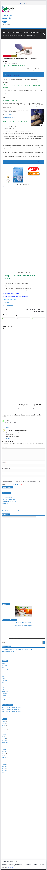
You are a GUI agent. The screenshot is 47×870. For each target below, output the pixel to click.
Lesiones (3, 678)
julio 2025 (3, 736)
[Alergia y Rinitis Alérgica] (38, 318)
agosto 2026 (4, 721)
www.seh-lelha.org (8, 114)
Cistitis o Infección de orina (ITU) (8, 651)
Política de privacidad (36, 32)
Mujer (39, 29)
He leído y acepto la (12, 484)
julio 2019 (3, 772)
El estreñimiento (6, 302)
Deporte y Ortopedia (20, 29)
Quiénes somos (5, 693)
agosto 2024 (4, 749)
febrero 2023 (4, 770)
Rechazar (35, 864)
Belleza (12, 29)
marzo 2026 (4, 727)
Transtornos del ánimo (6, 697)
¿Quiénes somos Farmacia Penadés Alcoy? (20, 32)
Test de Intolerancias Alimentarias (8, 507)
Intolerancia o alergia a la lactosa (8, 653)
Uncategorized (4, 699)
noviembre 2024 (5, 744)
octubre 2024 (4, 746)
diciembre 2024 (5, 742)
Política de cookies (10, 867)
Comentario (5, 447)
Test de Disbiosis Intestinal (29, 35)
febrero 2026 (4, 729)
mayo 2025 (4, 738)
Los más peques (6, 32)
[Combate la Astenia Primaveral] (23, 318)
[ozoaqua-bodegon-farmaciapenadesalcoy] (23, 629)
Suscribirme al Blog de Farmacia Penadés (9, 505)
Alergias (3, 663)
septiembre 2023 (5, 762)
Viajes (3, 700)
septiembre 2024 (5, 747)
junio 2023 (4, 766)
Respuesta (7, 427)
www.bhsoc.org (7, 116)
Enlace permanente (21, 422)
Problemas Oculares (5, 691)
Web (3, 473)
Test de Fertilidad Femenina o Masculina (30, 38)
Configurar (42, 864)
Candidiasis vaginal (5, 669)
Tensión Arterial (5, 695)
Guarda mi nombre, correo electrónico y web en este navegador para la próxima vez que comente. (23, 481)
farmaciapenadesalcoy (13, 63)
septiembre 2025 (5, 732)
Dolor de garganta (5, 674)
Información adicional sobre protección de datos (11, 510)
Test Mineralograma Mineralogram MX (11, 38)
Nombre (4, 462)
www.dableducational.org (9, 117)
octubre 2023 (4, 761)
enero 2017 (4, 774)
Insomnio (3, 676)
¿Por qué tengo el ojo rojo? (7, 327)
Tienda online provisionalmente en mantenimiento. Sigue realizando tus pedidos (17, 649)
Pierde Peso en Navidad (16, 707)
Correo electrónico (6, 468)
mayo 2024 (4, 753)
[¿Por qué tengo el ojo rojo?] (8, 318)
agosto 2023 (4, 764)
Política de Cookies (5, 508)
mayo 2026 (4, 723)
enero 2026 (4, 731)
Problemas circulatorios (6, 685)
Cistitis (3, 670)
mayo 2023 (4, 768)
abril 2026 (3, 725)
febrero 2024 (4, 757)
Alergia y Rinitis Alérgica (37, 405)
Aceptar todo (28, 864)
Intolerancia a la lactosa (8, 305)
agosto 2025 (4, 734)
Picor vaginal (4, 684)
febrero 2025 (4, 740)
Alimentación (6, 29)
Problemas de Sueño (6, 687)
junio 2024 (4, 751)
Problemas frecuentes (31, 29)
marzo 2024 (4, 755)
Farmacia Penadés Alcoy (7, 18)
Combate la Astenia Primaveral (23, 405)
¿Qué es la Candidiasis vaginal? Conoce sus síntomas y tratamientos (35, 310)
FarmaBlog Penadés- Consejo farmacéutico (12, 35)
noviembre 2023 (5, 759)
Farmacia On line (5, 503)
